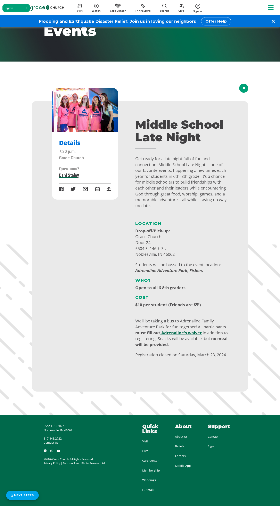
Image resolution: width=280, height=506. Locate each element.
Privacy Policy (52, 463)
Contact (213, 437)
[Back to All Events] (243, 88)
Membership (151, 470)
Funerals (148, 490)
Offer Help (216, 21)
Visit (145, 441)
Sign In (212, 446)
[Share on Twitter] (73, 189)
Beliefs (179, 446)
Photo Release (90, 463)
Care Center (150, 461)
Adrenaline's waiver (181, 333)
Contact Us (51, 442)
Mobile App (183, 466)
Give (145, 451)
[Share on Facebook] (61, 189)
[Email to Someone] (85, 189)
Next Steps (23, 495)
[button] (16, 8)
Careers (180, 456)
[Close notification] (273, 21)
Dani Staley (69, 175)
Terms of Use (71, 463)
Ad (103, 463)
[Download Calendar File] (97, 189)
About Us (181, 437)
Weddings (149, 480)
